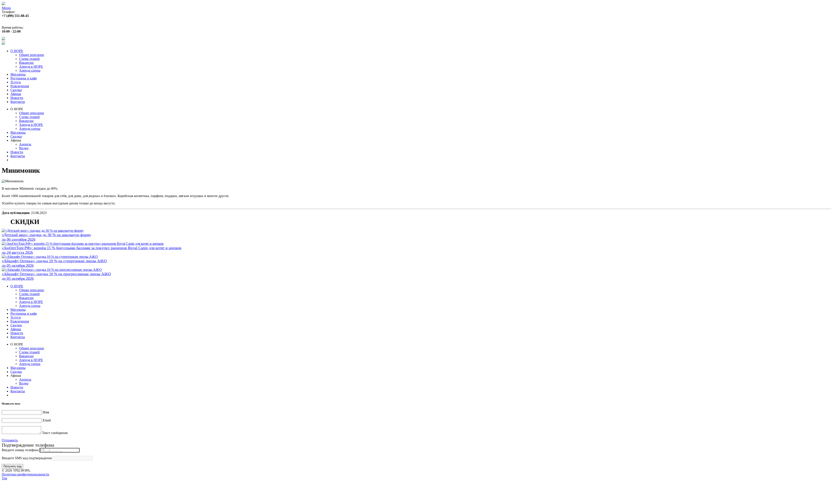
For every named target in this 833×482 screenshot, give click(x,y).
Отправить (10, 440)
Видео (23, 148)
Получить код (12, 466)
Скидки (16, 90)
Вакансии (26, 62)
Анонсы (25, 144)
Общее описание (31, 55)
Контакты (17, 102)
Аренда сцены (29, 70)
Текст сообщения (54, 433)
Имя (46, 412)
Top (4, 478)
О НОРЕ (16, 51)
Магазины (18, 74)
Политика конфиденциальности (25, 474)
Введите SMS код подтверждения (27, 458)
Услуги (15, 82)
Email (47, 420)
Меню (6, 8)
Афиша (15, 94)
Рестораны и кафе (23, 78)
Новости (16, 98)
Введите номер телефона (20, 450)
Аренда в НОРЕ (31, 66)
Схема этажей (29, 59)
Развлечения (19, 86)
